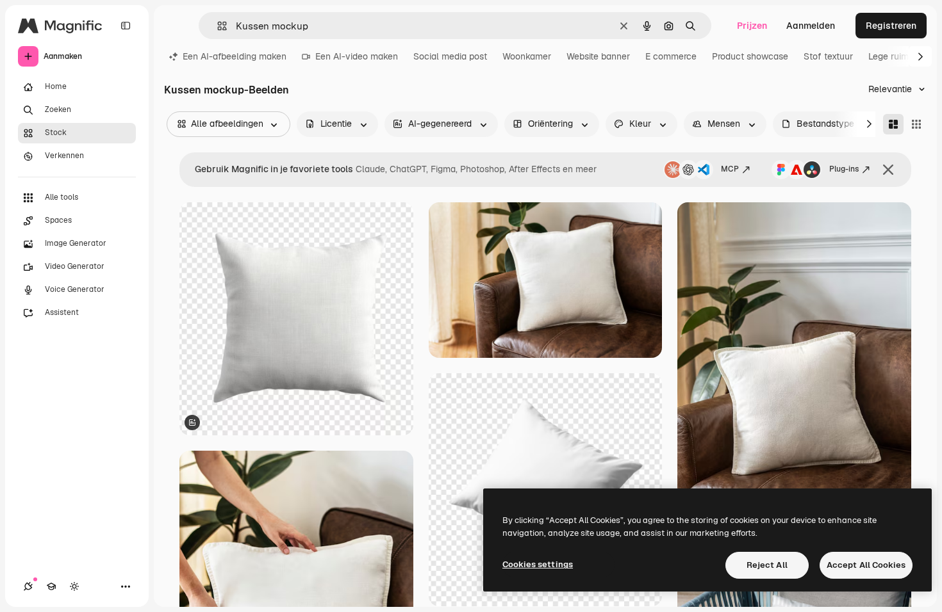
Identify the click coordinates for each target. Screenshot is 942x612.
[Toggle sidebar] (125, 25)
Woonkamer (526, 56)
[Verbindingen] (28, 586)
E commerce (671, 56)
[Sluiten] (888, 169)
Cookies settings (537, 564)
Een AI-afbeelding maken (234, 56)
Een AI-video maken (356, 56)
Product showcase (750, 56)
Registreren (891, 25)
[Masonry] (893, 124)
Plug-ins (844, 169)
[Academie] (51, 586)
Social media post (450, 56)
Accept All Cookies (866, 565)
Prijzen (752, 25)
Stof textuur (828, 56)
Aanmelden (810, 25)
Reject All (767, 565)
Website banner (598, 56)
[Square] (916, 124)
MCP (730, 169)
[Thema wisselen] (74, 586)
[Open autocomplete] (217, 26)
